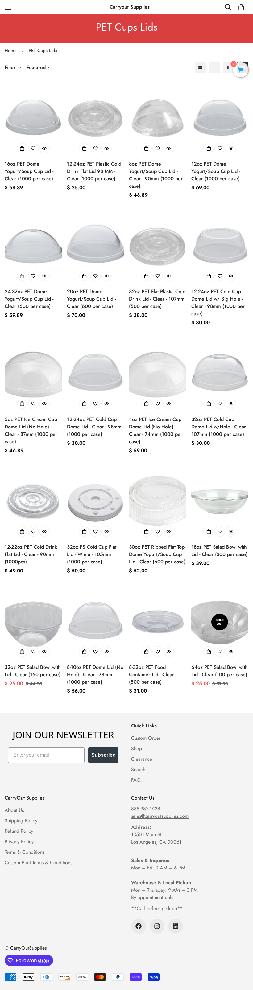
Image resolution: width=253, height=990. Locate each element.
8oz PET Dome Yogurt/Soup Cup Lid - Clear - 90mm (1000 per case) (156, 175)
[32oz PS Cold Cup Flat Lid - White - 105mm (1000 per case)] (95, 502)
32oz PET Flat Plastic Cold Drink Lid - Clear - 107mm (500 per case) (157, 299)
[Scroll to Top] (241, 956)
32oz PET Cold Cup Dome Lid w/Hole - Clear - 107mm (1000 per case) (219, 427)
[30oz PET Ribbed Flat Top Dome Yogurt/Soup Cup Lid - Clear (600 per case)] (157, 502)
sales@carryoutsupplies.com (160, 816)
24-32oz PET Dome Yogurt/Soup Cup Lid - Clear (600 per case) (29, 299)
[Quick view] (44, 148)
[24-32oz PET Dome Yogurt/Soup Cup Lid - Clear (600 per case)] (33, 246)
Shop (136, 748)
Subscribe (103, 755)
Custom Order (145, 738)
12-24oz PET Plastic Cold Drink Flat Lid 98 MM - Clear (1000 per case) (94, 171)
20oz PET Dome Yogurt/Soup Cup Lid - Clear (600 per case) (91, 299)
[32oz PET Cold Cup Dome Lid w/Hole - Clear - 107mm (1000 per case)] (220, 374)
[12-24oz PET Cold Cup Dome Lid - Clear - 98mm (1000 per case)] (95, 374)
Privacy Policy (19, 841)
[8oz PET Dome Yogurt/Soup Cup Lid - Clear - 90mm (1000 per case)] (157, 118)
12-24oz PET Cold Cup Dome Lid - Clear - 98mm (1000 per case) (94, 427)
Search (138, 769)
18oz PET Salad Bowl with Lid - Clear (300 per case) (219, 550)
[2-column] (214, 67)
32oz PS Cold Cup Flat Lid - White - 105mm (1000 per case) (91, 554)
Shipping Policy (21, 820)
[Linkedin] (175, 926)
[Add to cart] (22, 148)
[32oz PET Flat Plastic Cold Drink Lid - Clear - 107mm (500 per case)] (157, 246)
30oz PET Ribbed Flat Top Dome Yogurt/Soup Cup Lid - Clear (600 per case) (157, 554)
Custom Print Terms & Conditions (38, 862)
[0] (241, 7)
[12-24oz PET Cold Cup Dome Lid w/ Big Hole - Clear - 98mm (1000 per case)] (220, 246)
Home (11, 50)
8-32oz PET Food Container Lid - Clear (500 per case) (151, 674)
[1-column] (200, 67)
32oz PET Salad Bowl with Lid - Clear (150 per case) (33, 671)
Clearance (141, 759)
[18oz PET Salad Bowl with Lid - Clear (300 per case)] (220, 502)
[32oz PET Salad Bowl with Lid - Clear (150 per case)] (33, 622)
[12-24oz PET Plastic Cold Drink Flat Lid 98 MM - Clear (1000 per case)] (95, 118)
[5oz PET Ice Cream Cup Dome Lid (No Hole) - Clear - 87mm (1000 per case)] (33, 374)
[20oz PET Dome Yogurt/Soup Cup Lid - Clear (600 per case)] (95, 246)
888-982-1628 (145, 808)
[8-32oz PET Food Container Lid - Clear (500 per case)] (157, 622)
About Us (14, 810)
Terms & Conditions (24, 852)
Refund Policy (19, 831)
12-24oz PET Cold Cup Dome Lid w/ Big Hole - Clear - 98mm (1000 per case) (218, 302)
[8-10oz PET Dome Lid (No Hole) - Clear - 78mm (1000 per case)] (95, 622)
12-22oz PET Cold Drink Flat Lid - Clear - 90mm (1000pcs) (31, 554)
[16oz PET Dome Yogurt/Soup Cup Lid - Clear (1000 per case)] (33, 118)
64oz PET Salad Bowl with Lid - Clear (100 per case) (219, 671)
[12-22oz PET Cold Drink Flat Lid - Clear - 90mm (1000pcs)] (33, 502)
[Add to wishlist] (33, 148)
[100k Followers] (138, 926)
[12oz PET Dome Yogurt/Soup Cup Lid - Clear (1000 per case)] (220, 118)
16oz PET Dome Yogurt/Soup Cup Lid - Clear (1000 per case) (29, 171)
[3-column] (228, 67)
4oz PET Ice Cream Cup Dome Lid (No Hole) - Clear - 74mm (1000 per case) (155, 430)
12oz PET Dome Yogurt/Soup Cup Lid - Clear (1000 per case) (215, 171)
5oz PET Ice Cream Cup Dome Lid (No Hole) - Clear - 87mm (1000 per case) (31, 430)
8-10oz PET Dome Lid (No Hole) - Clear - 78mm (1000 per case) (95, 674)
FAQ (136, 779)
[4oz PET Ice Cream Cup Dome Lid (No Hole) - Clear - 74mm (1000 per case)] (157, 374)
